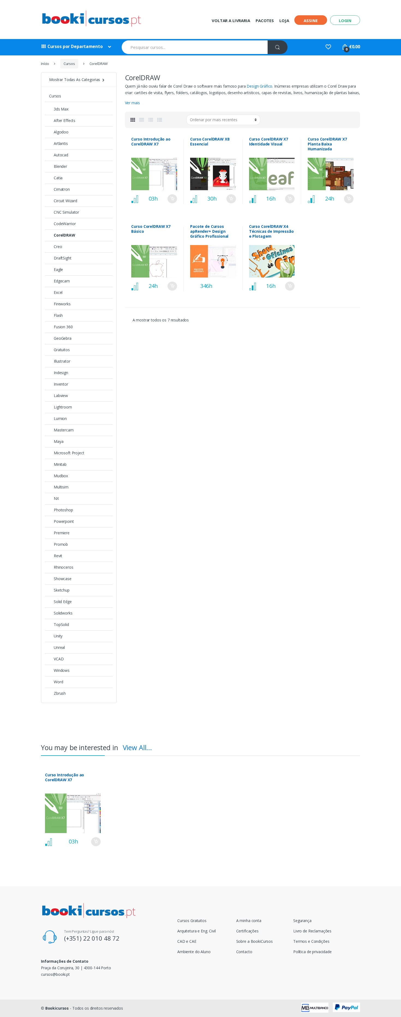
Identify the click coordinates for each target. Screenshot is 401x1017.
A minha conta (248, 920)
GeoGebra (62, 338)
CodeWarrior (65, 223)
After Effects (64, 120)
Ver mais (132, 102)
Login (345, 20)
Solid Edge (63, 601)
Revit (58, 555)
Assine (311, 20)
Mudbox (61, 475)
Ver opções (172, 198)
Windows (62, 670)
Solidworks (63, 613)
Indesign (61, 372)
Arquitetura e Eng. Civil (196, 931)
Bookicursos (57, 1008)
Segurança (302, 920)
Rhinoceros (63, 567)
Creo (58, 246)
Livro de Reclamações (312, 931)
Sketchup (62, 590)
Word (58, 681)
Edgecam (62, 281)
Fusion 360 (63, 326)
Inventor (61, 384)
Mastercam (64, 430)
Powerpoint (64, 521)
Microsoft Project (69, 452)
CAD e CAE (186, 941)
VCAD (59, 658)
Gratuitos (62, 349)
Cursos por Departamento (75, 46)
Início (45, 63)
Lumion (60, 418)
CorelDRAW (64, 235)
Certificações (247, 931)
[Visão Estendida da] (141, 119)
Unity (58, 636)
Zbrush (60, 693)
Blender (60, 166)
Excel (58, 292)
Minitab (60, 464)
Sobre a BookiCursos (254, 941)
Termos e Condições (311, 941)
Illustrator (62, 361)
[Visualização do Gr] (132, 119)
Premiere (62, 532)
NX (56, 498)
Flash (58, 315)
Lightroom (63, 407)
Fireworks (62, 303)
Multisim (61, 487)
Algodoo (61, 132)
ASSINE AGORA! (231, 282)
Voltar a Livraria (231, 20)
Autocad (61, 154)
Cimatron (62, 189)
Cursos (69, 63)
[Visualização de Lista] (150, 119)
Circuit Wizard (65, 200)
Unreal (59, 647)
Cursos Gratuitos (192, 920)
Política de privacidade (312, 951)
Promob (61, 544)
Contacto (244, 951)
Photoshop (63, 509)
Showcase (62, 578)
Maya (58, 441)
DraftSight (62, 258)
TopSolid (61, 624)
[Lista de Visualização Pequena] (159, 119)
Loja (284, 20)
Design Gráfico (259, 86)
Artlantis (61, 143)
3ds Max (61, 109)
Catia (58, 177)
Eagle (58, 269)
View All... (137, 747)
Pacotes (265, 20)
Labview (61, 395)
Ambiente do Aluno (194, 951)
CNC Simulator (66, 212)
